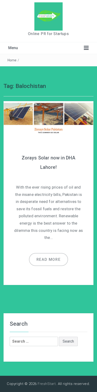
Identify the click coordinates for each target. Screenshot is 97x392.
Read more (48, 259)
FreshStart (47, 384)
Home (12, 60)
